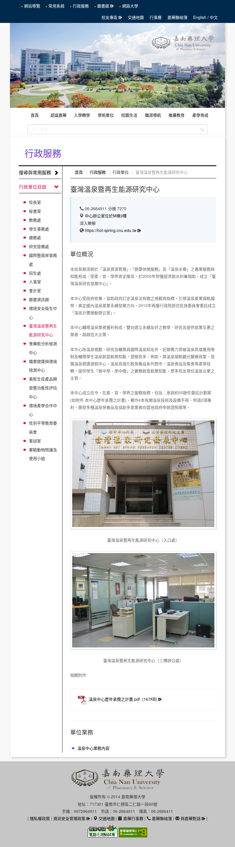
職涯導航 (153, 115)
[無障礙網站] (133, 835)
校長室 (35, 202)
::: (20, 6)
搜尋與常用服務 (35, 172)
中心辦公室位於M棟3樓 (106, 215)
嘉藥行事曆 (132, 818)
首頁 (35, 115)
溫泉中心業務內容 (93, 748)
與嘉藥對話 (190, 818)
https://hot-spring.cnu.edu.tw (110, 230)
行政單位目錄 (32, 187)
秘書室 (35, 211)
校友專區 (109, 17)
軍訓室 (35, 441)
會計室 (35, 290)
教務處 (35, 220)
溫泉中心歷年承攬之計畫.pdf (123, 699)
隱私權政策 (40, 818)
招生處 (35, 273)
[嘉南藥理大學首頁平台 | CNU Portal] (117, 65)
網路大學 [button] (130, 6)
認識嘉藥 (58, 115)
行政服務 (81, 6)
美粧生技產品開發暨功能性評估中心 (43, 387)
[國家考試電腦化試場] (103, 835)
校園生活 (129, 115)
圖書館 (103, 6)
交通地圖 (136, 17)
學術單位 (106, 115)
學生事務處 (39, 229)
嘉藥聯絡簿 (177, 17)
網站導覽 (32, 6)
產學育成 (200, 115)
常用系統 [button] (56, 6)
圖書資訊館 (39, 299)
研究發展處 (39, 246)
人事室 (35, 281)
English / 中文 (205, 17)
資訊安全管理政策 (69, 818)
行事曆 (156, 17)
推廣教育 (177, 115)
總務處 (35, 237)
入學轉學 (82, 115)
